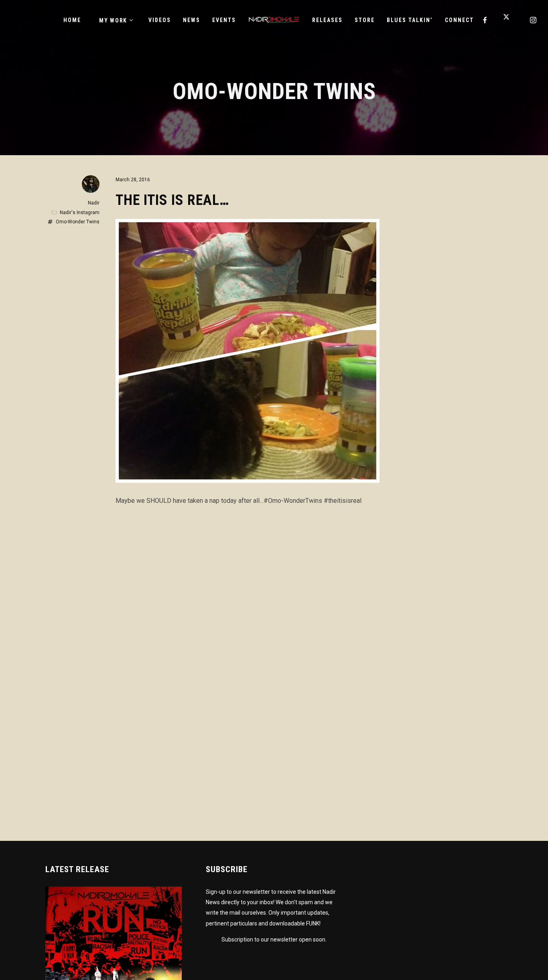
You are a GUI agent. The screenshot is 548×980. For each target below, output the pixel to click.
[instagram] (533, 20)
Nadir (93, 203)
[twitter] (509, 20)
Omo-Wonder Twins (77, 222)
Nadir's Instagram (79, 212)
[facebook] (485, 20)
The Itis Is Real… (172, 200)
